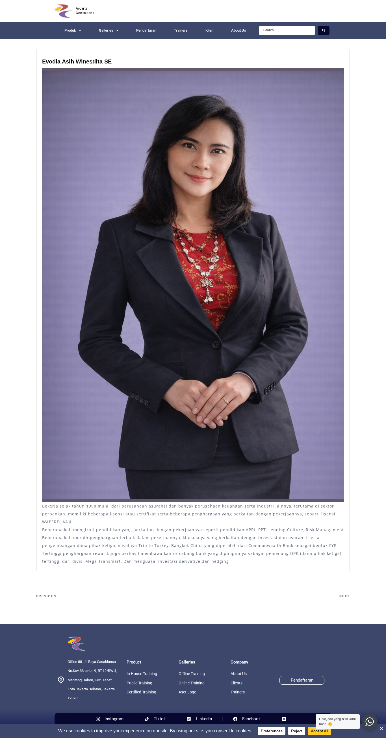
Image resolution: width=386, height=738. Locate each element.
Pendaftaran (146, 30)
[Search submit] (323, 30)
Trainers (181, 30)
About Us (238, 30)
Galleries (106, 30)
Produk (70, 30)
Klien (209, 30)
